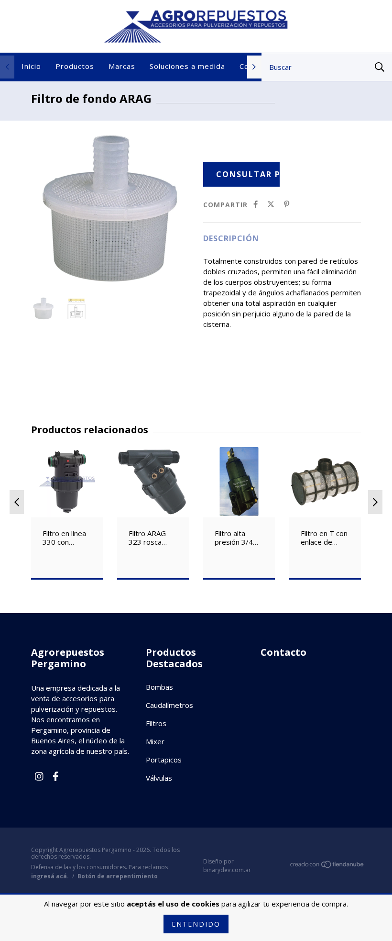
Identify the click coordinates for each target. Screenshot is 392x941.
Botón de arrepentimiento (117, 876)
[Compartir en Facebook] (255, 204)
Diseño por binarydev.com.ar (227, 865)
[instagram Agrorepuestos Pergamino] (39, 776)
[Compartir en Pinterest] (286, 204)
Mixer (155, 741)
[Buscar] (379, 67)
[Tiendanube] (327, 866)
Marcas (122, 66)
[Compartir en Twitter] (270, 204)
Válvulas (159, 777)
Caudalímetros (169, 705)
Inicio (31, 66)
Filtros (156, 723)
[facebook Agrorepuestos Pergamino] (55, 776)
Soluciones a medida (187, 66)
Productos (74, 66)
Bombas (159, 687)
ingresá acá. (50, 876)
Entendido (196, 924)
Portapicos (164, 759)
